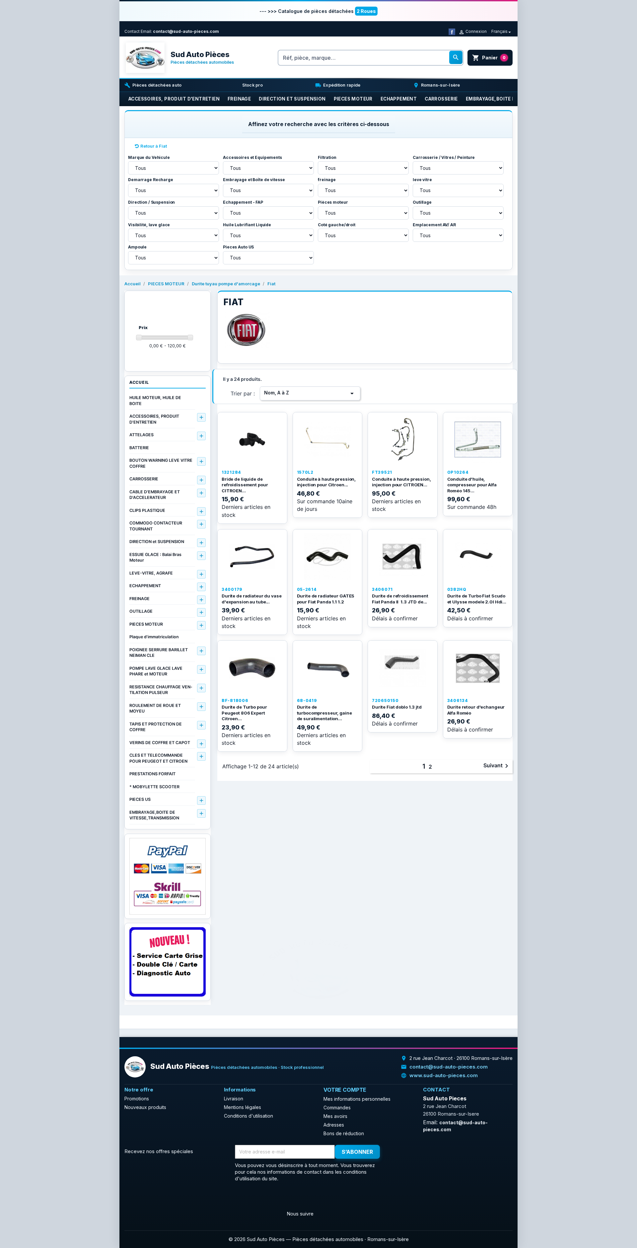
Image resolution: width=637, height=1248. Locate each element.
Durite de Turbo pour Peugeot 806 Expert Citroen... (244, 712)
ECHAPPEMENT (145, 585)
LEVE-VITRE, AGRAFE (151, 573)
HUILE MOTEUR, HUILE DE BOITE (155, 400)
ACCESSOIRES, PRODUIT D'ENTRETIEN (154, 419)
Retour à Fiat (153, 146)
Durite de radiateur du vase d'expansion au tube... (252, 598)
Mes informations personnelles (356, 1099)
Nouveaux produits (145, 1107)
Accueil (139, 382)
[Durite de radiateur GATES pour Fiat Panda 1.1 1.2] (327, 556)
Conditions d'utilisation (248, 1116)
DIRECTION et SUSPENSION (156, 541)
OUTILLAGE (141, 611)
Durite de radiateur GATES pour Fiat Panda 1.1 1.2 (326, 598)
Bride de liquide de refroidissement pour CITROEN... (245, 484)
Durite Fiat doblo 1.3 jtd (397, 707)
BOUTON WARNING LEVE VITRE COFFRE (160, 463)
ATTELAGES (141, 434)
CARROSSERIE (143, 478)
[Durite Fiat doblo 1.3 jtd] (402, 668)
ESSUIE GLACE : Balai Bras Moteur (155, 557)
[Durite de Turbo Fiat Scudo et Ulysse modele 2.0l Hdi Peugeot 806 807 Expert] (478, 556)
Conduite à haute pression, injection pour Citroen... (326, 482)
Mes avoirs (335, 1116)
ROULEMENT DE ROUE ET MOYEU (155, 708)
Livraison (233, 1098)
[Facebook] (452, 31)
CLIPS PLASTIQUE (147, 510)
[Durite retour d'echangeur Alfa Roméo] (478, 668)
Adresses (333, 1125)
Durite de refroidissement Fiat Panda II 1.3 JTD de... (400, 598)
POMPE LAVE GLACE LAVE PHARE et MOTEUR (155, 671)
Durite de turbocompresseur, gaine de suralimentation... (324, 712)
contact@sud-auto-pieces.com (186, 31)
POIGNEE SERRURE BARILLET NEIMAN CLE (158, 652)
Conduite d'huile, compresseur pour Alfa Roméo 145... (472, 484)
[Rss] (146, 1198)
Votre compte (344, 1089)
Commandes (337, 1107)
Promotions (136, 1098)
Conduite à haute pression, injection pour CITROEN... (401, 482)
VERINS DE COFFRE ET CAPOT (159, 742)
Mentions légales (242, 1107)
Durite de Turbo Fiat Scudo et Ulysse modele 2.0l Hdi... (476, 598)
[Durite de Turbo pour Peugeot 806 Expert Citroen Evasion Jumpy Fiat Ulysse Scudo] (252, 668)
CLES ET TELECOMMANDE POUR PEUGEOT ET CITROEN (158, 758)
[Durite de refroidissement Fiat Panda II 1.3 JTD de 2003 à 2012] (402, 556)
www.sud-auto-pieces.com (443, 1075)
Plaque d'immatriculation (154, 636)
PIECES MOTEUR (146, 624)
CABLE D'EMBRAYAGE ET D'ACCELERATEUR (154, 494)
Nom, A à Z (310, 393)
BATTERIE (139, 447)
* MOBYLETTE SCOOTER (154, 786)
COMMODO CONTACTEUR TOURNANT (155, 525)
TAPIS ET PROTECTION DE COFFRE (155, 727)
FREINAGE (139, 598)
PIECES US (140, 799)
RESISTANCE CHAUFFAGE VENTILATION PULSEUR (160, 689)
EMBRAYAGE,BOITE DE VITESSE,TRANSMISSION (154, 815)
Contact (132, 31)
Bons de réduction (343, 1133)
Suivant (497, 766)
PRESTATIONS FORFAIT (152, 773)
